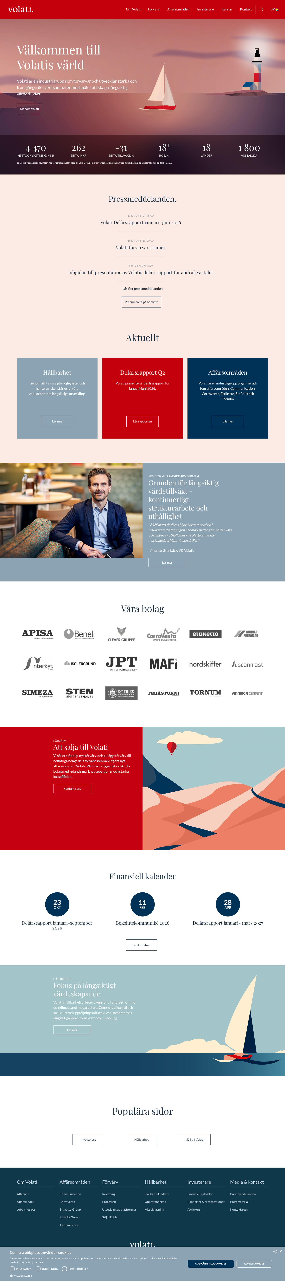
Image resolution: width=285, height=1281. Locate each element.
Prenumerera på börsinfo (141, 302)
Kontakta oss (72, 788)
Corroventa (67, 1201)
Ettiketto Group (70, 1209)
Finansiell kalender (199, 1194)
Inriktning (108, 1194)
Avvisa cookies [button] (254, 1263)
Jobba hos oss (26, 1209)
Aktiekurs (193, 1209)
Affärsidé (23, 1194)
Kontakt (246, 9)
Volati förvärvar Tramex (141, 247)
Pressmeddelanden (243, 1194)
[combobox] (275, 1251)
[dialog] (142, 1264)
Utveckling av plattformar (119, 1209)
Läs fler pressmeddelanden (143, 288)
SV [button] (273, 9)
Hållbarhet (141, 1139)
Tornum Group (69, 1225)
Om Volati (133, 9)
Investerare (205, 9)
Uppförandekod (155, 1201)
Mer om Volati (29, 109)
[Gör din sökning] (261, 9)
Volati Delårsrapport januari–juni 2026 (140, 222)
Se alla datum (141, 945)
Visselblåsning (154, 1209)
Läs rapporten (142, 421)
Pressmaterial (239, 1201)
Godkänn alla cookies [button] (210, 1263)
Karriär (227, 9)
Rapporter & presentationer (206, 1201)
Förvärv (154, 9)
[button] (95, 1275)
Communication (70, 1194)
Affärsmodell (25, 1201)
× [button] (280, 1251)
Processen (109, 1201)
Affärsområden (178, 9)
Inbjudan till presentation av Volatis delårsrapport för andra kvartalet (140, 272)
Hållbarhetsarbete (157, 1194)
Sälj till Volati (195, 1139)
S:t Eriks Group (69, 1217)
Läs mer (57, 421)
